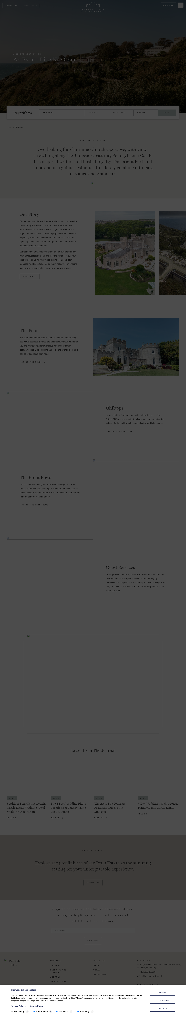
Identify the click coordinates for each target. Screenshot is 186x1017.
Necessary (19, 1012)
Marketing (84, 1012)
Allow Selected (162, 1001)
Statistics (63, 1012)
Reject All (163, 1009)
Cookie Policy (37, 1006)
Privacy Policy (18, 1006)
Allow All (162, 993)
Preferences (42, 1012)
